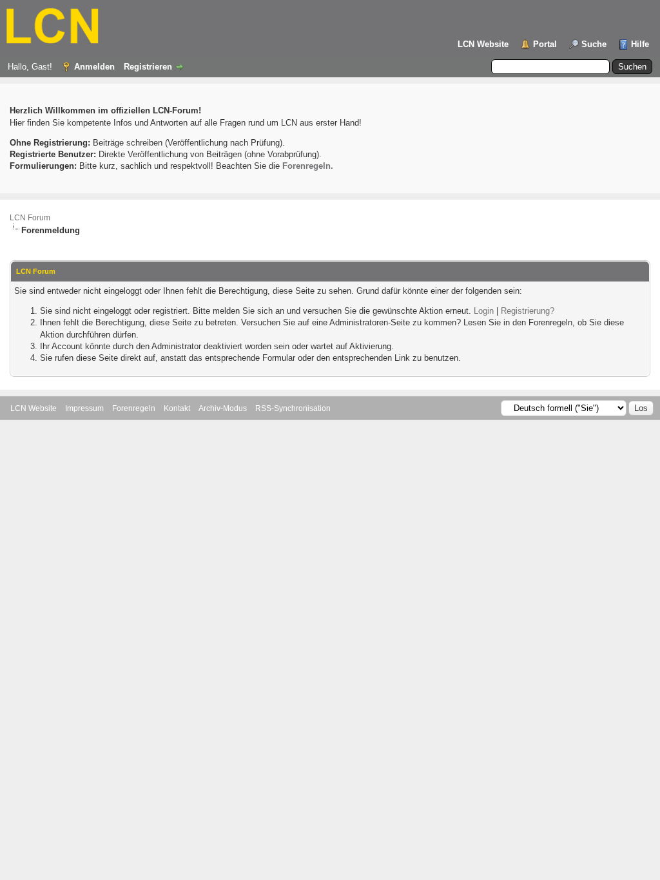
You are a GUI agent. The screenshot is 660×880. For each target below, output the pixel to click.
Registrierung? (527, 311)
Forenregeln (133, 408)
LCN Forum (30, 217)
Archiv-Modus (223, 408)
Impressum (84, 408)
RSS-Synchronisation (293, 408)
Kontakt (177, 408)
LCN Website (483, 44)
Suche (594, 44)
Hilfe (640, 44)
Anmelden (94, 67)
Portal (545, 44)
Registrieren (148, 67)
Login (484, 311)
